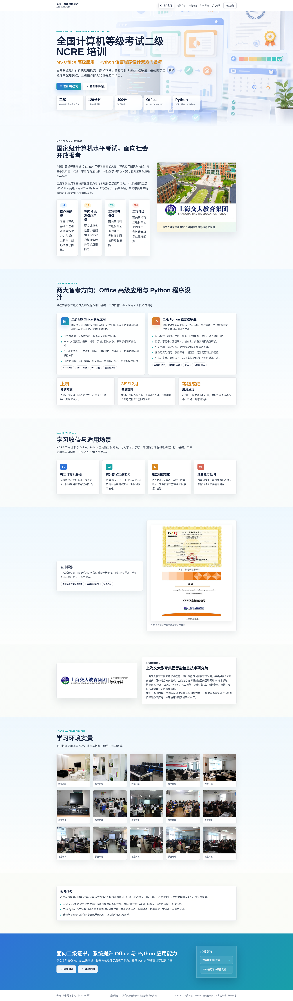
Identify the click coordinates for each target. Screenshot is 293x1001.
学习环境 (216, 5)
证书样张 (204, 5)
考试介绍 (181, 5)
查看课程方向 (70, 86)
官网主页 (167, 5)
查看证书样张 (97, 86)
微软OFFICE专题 (211, 960)
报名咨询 (230, 5)
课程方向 (193, 5)
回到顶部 (68, 969)
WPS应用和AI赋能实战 (214, 969)
